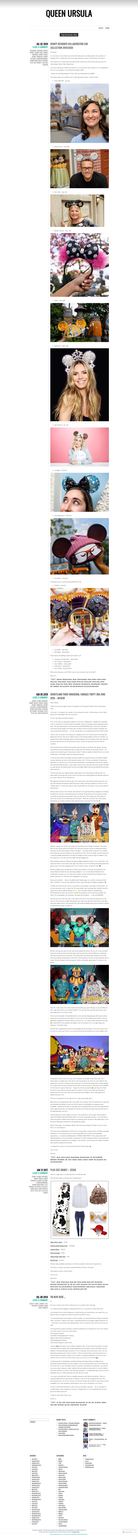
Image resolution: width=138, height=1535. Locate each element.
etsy (74, 1284)
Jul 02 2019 (42, 44)
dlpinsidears (60, 1159)
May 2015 (34, 1505)
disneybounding (95, 684)
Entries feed (88, 1463)
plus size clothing (97, 1284)
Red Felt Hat (54, 1260)
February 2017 (36, 1485)
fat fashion (98, 1402)
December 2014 (36, 1513)
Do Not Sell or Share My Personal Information (76, 1534)
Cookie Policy (76, 1532)
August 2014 (35, 1521)
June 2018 (35, 1469)
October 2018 (35, 1463)
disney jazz (61, 1475)
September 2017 (36, 1483)
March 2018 (35, 1475)
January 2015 (35, 1511)
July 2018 (34, 1467)
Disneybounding (42, 58)
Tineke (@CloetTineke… (96, 1433)
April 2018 (34, 1473)
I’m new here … (57, 1297)
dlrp (51, 686)
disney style (59, 684)
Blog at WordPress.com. (56, 1534)
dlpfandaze (53, 1159)
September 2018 (36, 1465)
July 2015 (34, 1501)
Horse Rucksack (55, 1253)
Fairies (60, 1493)
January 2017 (35, 1487)
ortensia (85, 1159)
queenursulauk (100, 1286)
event (69, 1159)
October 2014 (35, 1517)
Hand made (34, 1189)
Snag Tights (61, 1433)
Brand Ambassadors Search (66, 1435)
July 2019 (34, 1459)
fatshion (80, 1159)
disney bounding (82, 679)
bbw (60, 1402)
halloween (56, 686)
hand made (53, 1405)
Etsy (46, 1184)
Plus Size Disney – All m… (98, 1439)
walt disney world (78, 1289)
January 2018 (35, 1479)
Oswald (91, 1159)
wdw (85, 1289)
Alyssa (91, 1439)
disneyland (104, 684)
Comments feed (89, 1465)
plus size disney (64, 686)
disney (74, 679)
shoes (60, 1523)
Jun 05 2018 (42, 694)
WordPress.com (89, 1467)
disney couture (101, 679)
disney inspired (71, 681)
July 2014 (34, 1523)
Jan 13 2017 (42, 1170)
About (101, 28)
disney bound (65, 1282)
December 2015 (36, 1493)
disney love (80, 681)
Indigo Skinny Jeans (56, 1242)
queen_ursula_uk (55, 1289)
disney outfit (87, 681)
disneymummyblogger (95, 1423)
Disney (32, 52)
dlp (91, 1157)
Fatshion (40, 711)
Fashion (45, 60)
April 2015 (34, 1507)
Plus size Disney (35, 63)
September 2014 (36, 1519)
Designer (33, 50)
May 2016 (34, 1489)
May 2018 (34, 1471)
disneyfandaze (75, 1157)
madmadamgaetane (94, 1428)
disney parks (96, 681)
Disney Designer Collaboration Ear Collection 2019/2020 (69, 45)
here (97, 1358)
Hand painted (43, 1189)
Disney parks (43, 54)
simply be (64, 1289)
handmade (61, 1405)
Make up (60, 1511)
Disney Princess (37, 56)
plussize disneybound (79, 1286)
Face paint (61, 1491)
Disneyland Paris (36, 60)
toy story (70, 1289)
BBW (59, 1459)
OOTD (46, 711)
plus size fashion (45, 64)
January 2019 (35, 1461)
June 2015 (35, 1503)
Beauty (32, 1303)
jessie (78, 1284)
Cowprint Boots (54, 1249)
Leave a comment (40, 47)
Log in (87, 1461)
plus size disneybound (76, 686)
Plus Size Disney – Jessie (63, 1170)
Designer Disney (42, 50)
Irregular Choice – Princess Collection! (69, 1423)
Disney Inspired (42, 701)
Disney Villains (42, 1180)
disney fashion (62, 681)
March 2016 (35, 1491)
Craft (37, 1303)
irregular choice (62, 1509)
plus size (67, 1405)
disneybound (76, 684)
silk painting (83, 1405)
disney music (33, 703)
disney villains (68, 684)
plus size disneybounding (91, 686)
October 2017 (35, 1481)
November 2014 (36, 1515)
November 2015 (36, 1495)
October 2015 (35, 1497)
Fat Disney (33, 711)
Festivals (44, 1186)
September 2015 (36, 1499)
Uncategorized (43, 713)
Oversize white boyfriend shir (58, 1246)
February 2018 (36, 1477)
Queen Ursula (69, 13)
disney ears (39, 52)
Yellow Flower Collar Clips (57, 1257)
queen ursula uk (90, 1286)
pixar (89, 1284)
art (57, 1402)
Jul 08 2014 (42, 1297)
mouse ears (84, 1284)
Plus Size (34, 713)
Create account (89, 1459)
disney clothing (92, 679)
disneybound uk (85, 684)
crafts (63, 1402)
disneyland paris (85, 1157)
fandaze (74, 1159)
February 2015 (36, 1509)
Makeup (45, 1308)
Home (107, 28)
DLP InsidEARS (97, 1157)
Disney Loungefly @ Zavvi (96, 1435)
